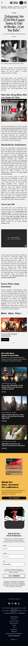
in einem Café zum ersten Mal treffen (11, 128)
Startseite (3, 6)
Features (10, 6)
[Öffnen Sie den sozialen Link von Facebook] (9, 603)
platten (4, 391)
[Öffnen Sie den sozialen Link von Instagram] (12, 603)
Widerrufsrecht (14, 623)
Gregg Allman (13, 293)
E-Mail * (5, 545)
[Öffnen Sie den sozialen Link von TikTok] (18, 603)
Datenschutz (14, 629)
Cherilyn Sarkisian (10, 130)
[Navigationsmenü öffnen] (2, 2)
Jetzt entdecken (14, 498)
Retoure (14, 625)
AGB (14, 627)
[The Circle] (14, 3)
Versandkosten (14, 616)
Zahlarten (14, 619)
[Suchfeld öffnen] (21, 3)
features (4, 420)
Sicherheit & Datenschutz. (15, 586)
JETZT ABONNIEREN (14, 576)
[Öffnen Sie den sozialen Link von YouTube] (15, 603)
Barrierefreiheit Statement (14, 633)
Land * (4, 561)
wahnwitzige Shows (9, 197)
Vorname (5, 553)
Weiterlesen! (5, 339)
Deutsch (13, 639)
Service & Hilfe (14, 621)
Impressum (14, 631)
